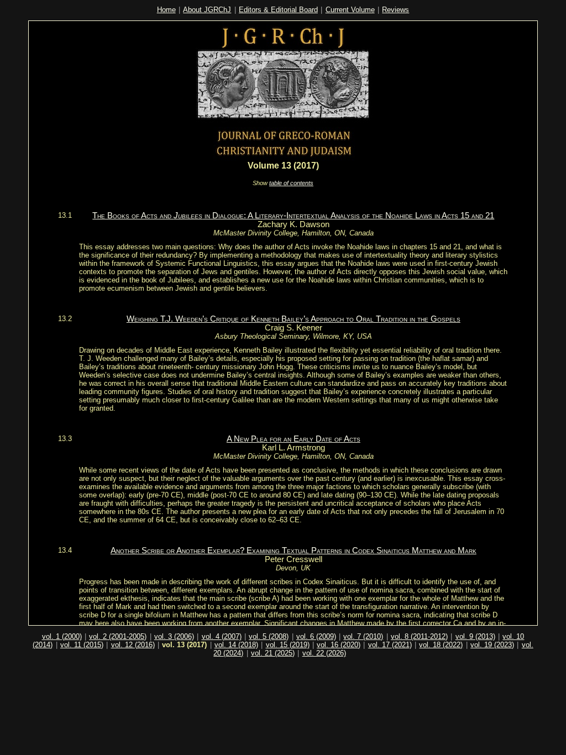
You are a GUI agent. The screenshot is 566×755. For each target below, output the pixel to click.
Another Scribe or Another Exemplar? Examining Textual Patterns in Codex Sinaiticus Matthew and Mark (293, 550)
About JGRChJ (207, 10)
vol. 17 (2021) (390, 645)
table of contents (291, 183)
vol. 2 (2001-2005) (117, 636)
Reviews (395, 10)
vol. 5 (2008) (269, 636)
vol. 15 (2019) (288, 645)
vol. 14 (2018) (236, 645)
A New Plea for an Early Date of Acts (293, 438)
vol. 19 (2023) (492, 645)
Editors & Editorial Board (278, 10)
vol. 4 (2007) (222, 636)
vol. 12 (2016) (133, 645)
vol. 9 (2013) (475, 636)
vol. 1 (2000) (62, 636)
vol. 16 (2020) (338, 645)
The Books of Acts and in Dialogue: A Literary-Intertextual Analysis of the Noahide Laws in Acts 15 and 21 (293, 215)
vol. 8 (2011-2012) (419, 636)
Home (166, 10)
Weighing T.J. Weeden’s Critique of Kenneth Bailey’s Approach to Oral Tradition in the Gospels (293, 318)
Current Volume (350, 10)
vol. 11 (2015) (81, 645)
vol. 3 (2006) (174, 636)
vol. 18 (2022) (441, 645)
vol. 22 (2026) (324, 653)
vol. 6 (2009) (316, 636)
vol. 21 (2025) (273, 653)
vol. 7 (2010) (363, 636)
